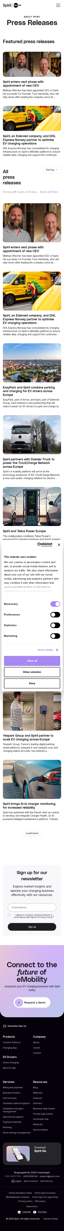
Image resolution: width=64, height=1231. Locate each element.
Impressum (32, 1206)
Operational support (13, 1117)
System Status (51, 1218)
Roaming (7, 1127)
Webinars (38, 1092)
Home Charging (11, 1062)
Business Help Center (44, 1108)
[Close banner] (59, 545)
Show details (45, 649)
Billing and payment (13, 1087)
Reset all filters (49, 192)
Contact (37, 1053)
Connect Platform (12, 1042)
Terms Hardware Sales (20, 1193)
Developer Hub (41, 1119)
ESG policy (40, 1201)
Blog (35, 1087)
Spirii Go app (9, 1068)
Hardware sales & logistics (16, 1103)
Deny (32, 683)
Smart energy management (17, 1132)
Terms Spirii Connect (44, 1193)
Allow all (32, 660)
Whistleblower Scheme (17, 1197)
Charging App (10, 1047)
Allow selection (32, 671)
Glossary (37, 1103)
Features (37, 1098)
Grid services (10, 1098)
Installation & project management (13, 1110)
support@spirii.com (50, 1176)
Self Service (46, 1181)
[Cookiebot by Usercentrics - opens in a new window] (39, 544)
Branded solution (11, 1092)
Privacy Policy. (45, 917)
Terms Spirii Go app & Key (45, 1197)
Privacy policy (25, 1201)
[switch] (55, 614)
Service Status (40, 1129)
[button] (57, 5)
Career (36, 1047)
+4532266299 (30, 1176)
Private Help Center (43, 1114)
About (36, 1042)
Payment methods (12, 1122)
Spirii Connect (31, 1181)
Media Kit (37, 1124)
